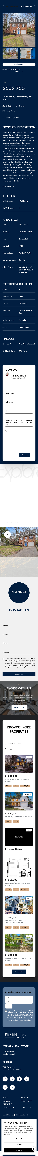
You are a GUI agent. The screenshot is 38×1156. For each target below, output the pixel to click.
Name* (5, 625)
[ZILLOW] (12, 1087)
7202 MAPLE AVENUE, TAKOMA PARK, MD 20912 (17, 884)
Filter (10, 749)
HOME (5, 1097)
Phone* (5, 643)
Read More (7, 186)
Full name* (9, 402)
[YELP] (5, 1087)
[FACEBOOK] (5, 1078)
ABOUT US (25, 1097)
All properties (19, 972)
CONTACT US (19, 707)
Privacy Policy (27, 440)
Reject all (19, 1139)
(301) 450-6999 (8, 1051)
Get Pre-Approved (12, 117)
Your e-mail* (10, 393)
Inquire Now (19, 674)
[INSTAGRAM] (12, 1078)
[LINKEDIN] (26, 1078)
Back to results (12, 6)
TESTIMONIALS (8, 1108)
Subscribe (8, 1006)
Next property (26, 6)
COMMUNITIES (26, 1101)
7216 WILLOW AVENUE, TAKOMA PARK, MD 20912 (18, 959)
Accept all (19, 1150)
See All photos (19, 64)
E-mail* (5, 634)
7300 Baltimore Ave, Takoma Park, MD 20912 (18, 780)
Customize (19, 1145)
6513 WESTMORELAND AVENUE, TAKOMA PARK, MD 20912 (16, 922)
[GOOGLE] (19, 1078)
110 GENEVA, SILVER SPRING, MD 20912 (18, 817)
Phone (7, 411)
